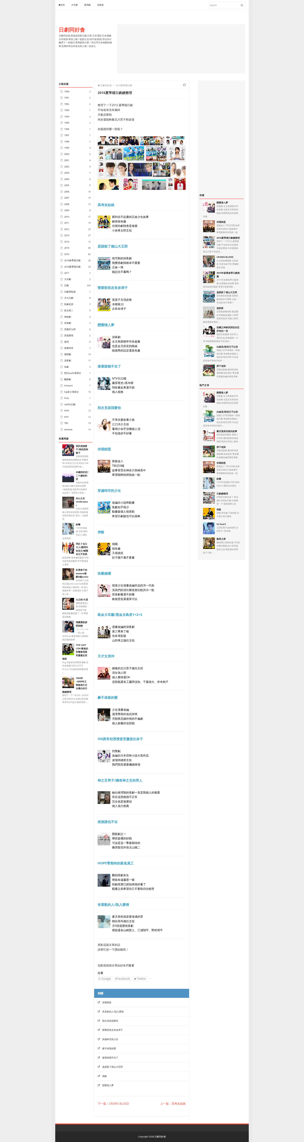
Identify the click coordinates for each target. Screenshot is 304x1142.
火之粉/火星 (82, 599)
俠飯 (101, 532)
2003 (66, 172)
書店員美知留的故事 (227, 431)
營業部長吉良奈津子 (113, 287)
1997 (66, 135)
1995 (66, 122)
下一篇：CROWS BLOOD (113, 1104)
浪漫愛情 (68, 335)
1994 (66, 116)
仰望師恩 (104, 449)
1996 (66, 129)
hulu (66, 398)
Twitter (141, 979)
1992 (66, 104)
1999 (66, 147)
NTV (66, 416)
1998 (66, 141)
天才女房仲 (106, 656)
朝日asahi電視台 (72, 373)
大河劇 (74, 4)
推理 (66, 341)
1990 (66, 91)
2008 (66, 204)
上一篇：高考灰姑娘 (173, 1104)
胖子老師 (221, 366)
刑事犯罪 (68, 304)
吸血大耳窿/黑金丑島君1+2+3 (120, 614)
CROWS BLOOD (225, 257)
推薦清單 (68, 348)
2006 (66, 191)
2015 (66, 247)
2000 (66, 154)
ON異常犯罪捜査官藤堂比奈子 (120, 739)
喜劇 (66, 366)
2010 (66, 216)
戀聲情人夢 (106, 325)
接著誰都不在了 (109, 366)
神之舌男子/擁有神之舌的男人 (120, 780)
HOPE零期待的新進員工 (116, 863)
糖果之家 (221, 538)
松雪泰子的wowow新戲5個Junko (82, 573)
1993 (66, 110)
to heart (221, 524)
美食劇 (67, 322)
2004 (66, 179)
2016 (66, 254)
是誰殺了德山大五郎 (113, 246)
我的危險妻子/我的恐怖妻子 (82, 449)
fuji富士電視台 (71, 391)
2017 (66, 272)
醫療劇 (67, 379)
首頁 (63, 4)
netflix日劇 (69, 404)
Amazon (68, 385)
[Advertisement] (181, 49)
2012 (66, 229)
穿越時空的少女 (109, 490)
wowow (68, 429)
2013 (66, 235)
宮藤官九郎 (70, 329)
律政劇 (67, 316)
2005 (66, 185)
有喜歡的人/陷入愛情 (113, 904)
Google (106, 979)
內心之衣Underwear (82, 502)
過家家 (220, 308)
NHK (66, 410)
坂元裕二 (68, 310)
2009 (66, 210)
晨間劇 (87, 4)
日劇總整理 (222, 493)
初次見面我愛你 (109, 407)
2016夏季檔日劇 (72, 266)
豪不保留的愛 (108, 697)
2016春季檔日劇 (72, 260)
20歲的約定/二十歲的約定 (82, 475)
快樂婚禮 (104, 573)
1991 (66, 97)
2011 (66, 222)
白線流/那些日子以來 (227, 346)
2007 (66, 197)
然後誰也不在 (108, 821)
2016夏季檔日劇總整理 (228, 237)
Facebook (123, 979)
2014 (66, 241)
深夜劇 (100, 4)
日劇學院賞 (70, 291)
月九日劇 (68, 297)
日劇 (66, 285)
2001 (66, 160)
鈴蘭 (78, 524)
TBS (66, 423)
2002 (66, 166)
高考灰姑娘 (106, 205)
